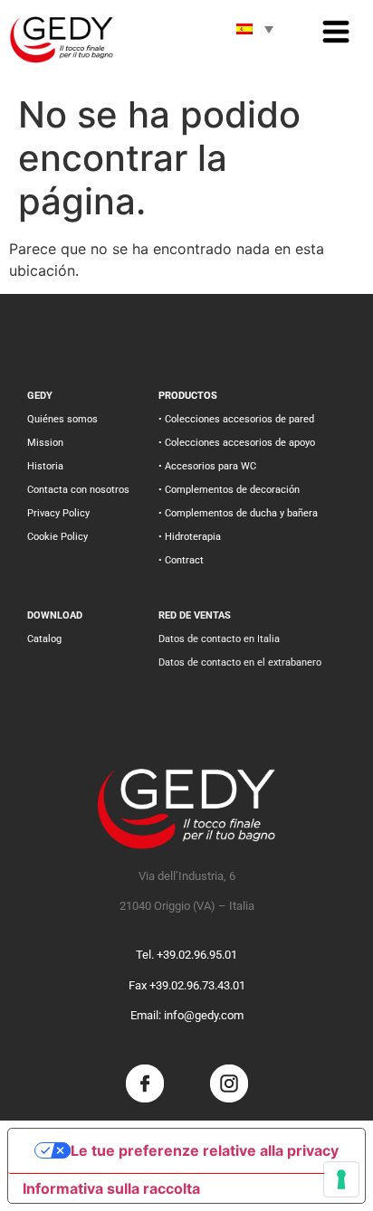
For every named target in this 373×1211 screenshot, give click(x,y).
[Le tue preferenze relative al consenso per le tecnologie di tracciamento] (341, 1179)
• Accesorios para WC (207, 466)
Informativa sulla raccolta (111, 1188)
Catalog (44, 639)
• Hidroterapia (189, 537)
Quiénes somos (62, 419)
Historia (45, 466)
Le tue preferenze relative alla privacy (205, 1150)
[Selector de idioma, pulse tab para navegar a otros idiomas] (254, 29)
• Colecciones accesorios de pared (236, 419)
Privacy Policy (58, 513)
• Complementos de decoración (229, 490)
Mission (45, 443)
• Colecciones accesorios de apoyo (236, 443)
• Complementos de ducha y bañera (238, 513)
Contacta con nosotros (78, 490)
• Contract (181, 560)
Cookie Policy (57, 537)
